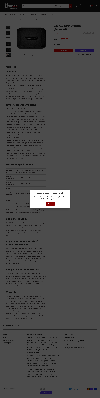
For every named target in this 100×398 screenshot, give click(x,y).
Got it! (50, 204)
